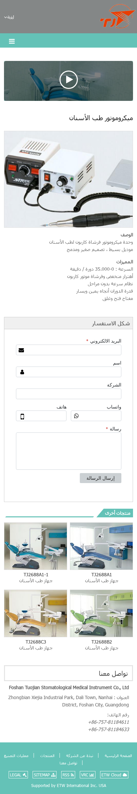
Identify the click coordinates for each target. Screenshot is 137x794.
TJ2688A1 (101, 577)
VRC (85, 774)
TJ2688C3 (36, 645)
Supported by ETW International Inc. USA (68, 785)
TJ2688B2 (101, 645)
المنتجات (47, 755)
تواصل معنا (113, 673)
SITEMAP (42, 774)
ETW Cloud (112, 774)
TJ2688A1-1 (36, 577)
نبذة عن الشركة (79, 755)
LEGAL (16, 774)
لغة (10, 17)
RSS (67, 774)
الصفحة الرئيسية (117, 755)
